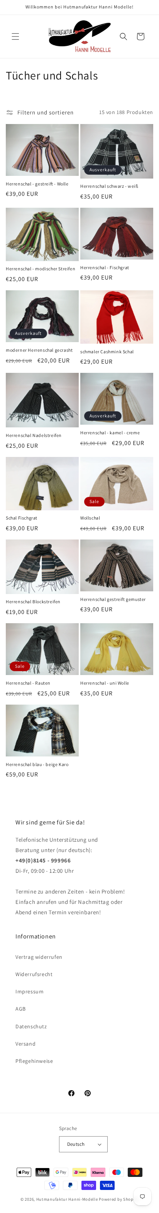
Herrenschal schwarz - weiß (109, 186)
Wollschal (90, 518)
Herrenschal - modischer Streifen (40, 268)
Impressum (29, 991)
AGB (20, 1008)
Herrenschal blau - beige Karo (37, 764)
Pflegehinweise (34, 1060)
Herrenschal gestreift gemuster (113, 599)
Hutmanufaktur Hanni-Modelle (67, 1199)
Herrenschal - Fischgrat (104, 267)
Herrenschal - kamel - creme (110, 432)
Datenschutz (31, 1026)
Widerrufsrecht (33, 974)
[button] (15, 36)
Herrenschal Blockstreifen (33, 601)
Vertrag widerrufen (39, 956)
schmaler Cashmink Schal (107, 351)
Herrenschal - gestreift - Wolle (37, 184)
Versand (25, 1043)
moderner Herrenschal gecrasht (39, 350)
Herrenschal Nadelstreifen (34, 435)
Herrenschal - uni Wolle (104, 683)
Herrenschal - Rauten (28, 683)
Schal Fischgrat (21, 518)
